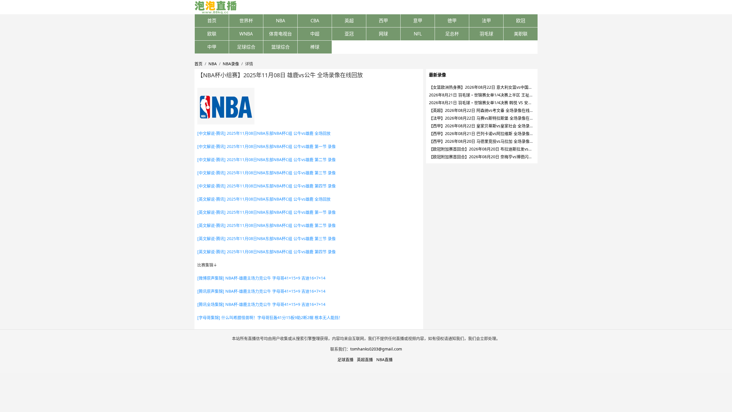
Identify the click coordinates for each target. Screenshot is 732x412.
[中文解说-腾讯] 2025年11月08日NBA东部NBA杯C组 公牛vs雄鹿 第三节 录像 (266, 172)
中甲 (211, 47)
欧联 (211, 34)
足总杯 (452, 34)
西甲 (383, 20)
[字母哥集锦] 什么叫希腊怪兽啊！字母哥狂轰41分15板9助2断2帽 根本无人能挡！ (270, 317)
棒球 (314, 47)
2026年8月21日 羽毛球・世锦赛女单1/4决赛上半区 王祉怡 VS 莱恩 (488, 95)
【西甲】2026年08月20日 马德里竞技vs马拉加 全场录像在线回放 (487, 141)
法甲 (486, 20)
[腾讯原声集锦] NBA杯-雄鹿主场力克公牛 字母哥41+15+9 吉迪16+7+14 (261, 291)
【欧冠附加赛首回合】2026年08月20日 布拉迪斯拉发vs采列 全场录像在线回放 (499, 149)
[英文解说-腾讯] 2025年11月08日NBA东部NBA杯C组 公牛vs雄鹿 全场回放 (264, 199)
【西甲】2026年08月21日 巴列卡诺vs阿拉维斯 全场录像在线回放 (487, 133)
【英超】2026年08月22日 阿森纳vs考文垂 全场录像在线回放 (483, 110)
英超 (349, 20)
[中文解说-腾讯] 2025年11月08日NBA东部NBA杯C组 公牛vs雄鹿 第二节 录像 (266, 159)
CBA (315, 20)
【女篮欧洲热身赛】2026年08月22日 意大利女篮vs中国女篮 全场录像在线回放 (499, 87)
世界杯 (246, 20)
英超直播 (365, 359)
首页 (211, 20)
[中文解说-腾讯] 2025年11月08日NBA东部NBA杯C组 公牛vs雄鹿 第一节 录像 (266, 146)
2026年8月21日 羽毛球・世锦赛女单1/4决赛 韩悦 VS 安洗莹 (482, 102)
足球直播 (345, 359)
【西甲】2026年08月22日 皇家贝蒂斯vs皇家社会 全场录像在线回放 (489, 125)
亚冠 (349, 34)
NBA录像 (231, 63)
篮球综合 (280, 47)
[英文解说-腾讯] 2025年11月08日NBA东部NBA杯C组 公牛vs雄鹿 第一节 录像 (266, 212)
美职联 (521, 34)
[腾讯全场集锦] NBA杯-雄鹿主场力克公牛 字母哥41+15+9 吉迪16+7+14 (261, 304)
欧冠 (520, 20)
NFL (418, 34)
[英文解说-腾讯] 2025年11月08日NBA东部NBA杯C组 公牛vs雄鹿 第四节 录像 (266, 251)
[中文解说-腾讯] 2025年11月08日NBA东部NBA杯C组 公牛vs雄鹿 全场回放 (264, 133)
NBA (280, 20)
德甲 (452, 20)
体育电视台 (280, 34)
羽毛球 (486, 34)
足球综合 (246, 47)
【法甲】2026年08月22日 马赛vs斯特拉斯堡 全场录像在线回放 (485, 118)
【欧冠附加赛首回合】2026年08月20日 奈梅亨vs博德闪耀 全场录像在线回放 (497, 156)
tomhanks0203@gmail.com (376, 349)
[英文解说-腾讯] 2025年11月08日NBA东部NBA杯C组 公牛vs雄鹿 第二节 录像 (266, 225)
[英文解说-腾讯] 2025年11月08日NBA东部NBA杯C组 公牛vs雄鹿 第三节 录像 (266, 238)
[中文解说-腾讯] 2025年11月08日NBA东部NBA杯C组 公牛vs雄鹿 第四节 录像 (266, 186)
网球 (383, 34)
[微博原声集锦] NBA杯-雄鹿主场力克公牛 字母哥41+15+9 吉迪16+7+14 (261, 278)
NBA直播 (384, 359)
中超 (314, 34)
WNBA (246, 34)
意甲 (417, 20)
